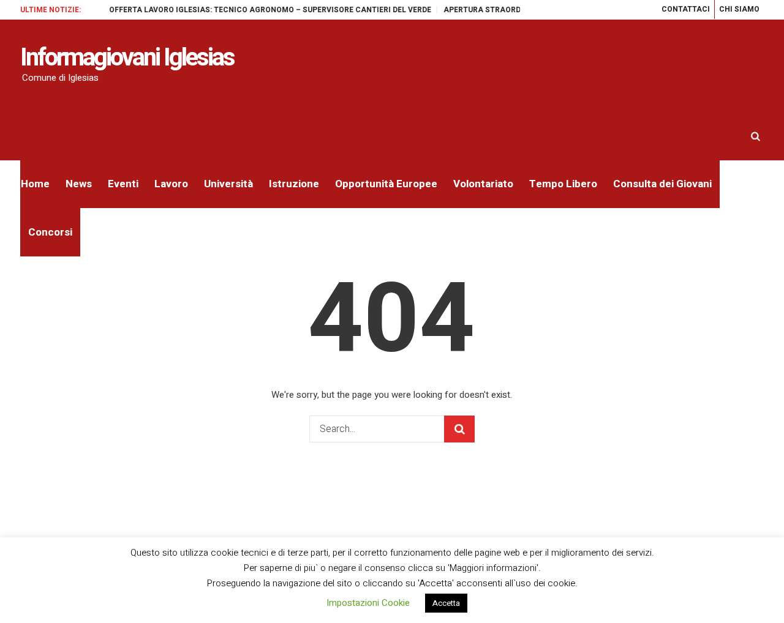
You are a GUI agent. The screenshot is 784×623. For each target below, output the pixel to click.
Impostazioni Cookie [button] (368, 603)
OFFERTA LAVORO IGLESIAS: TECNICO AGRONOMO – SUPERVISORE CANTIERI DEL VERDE (263, 9)
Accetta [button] (446, 603)
